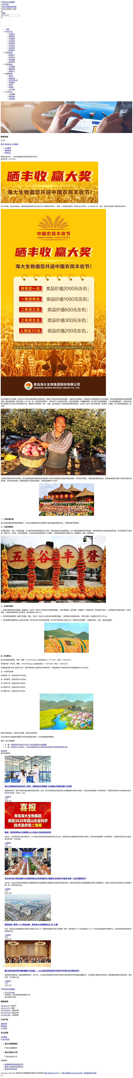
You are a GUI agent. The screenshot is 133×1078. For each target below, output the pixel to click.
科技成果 (12, 59)
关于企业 (9, 31)
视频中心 (12, 71)
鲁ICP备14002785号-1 (52, 1073)
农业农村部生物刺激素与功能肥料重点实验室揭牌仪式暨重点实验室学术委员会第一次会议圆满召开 (45, 879)
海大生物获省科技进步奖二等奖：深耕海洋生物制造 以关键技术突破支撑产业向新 (38, 786)
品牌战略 (9, 73)
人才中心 (9, 92)
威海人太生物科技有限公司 (14, 1067)
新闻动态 (9, 64)
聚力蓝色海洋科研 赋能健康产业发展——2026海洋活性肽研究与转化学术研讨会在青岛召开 (42, 971)
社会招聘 (12, 99)
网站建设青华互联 (90, 1073)
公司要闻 (12, 66)
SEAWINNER (13, 80)
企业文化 (12, 45)
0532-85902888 (10, 992)
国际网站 (4, 1026)
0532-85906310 (6, 1010)
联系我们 (12, 50)
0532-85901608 (6, 1013)
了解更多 (8, 797)
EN (2, 11)
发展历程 (12, 36)
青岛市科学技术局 (11, 1069)
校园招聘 (12, 96)
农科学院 (12, 62)
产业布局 (12, 41)
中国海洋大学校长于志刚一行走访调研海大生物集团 (29, 745)
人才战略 (12, 94)
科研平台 (12, 57)
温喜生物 (12, 78)
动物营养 (12, 82)
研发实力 (12, 55)
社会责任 (12, 48)
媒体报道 (12, 69)
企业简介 (12, 34)
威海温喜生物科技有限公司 (14, 1064)
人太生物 (12, 89)
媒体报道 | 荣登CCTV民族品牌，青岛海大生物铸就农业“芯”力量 (31, 925)
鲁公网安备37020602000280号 (72, 1073)
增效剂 (11, 85)
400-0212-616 (5, 1008)
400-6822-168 (5, 1006)
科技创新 (9, 52)
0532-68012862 (6, 1015)
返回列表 (4, 751)
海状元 (11, 76)
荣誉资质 (12, 43)
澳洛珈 (11, 87)
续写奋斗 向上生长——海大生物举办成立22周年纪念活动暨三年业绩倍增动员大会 (39, 747)
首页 (7, 29)
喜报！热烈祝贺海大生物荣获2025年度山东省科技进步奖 (28, 832)
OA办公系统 (5, 1039)
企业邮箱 (4, 1037)
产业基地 (12, 38)
